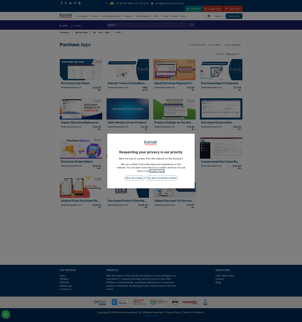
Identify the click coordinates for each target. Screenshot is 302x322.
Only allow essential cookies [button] (161, 178)
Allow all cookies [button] (134, 178)
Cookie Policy (157, 171)
